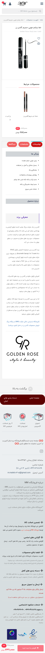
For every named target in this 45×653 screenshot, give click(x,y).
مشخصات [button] (24, 144)
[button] (5, 4)
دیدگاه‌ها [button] (12, 144)
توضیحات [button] (37, 144)
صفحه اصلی (34, 398)
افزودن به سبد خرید (29, 648)
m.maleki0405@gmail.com (19, 472)
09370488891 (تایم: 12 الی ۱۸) (29, 468)
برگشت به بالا (20, 388)
